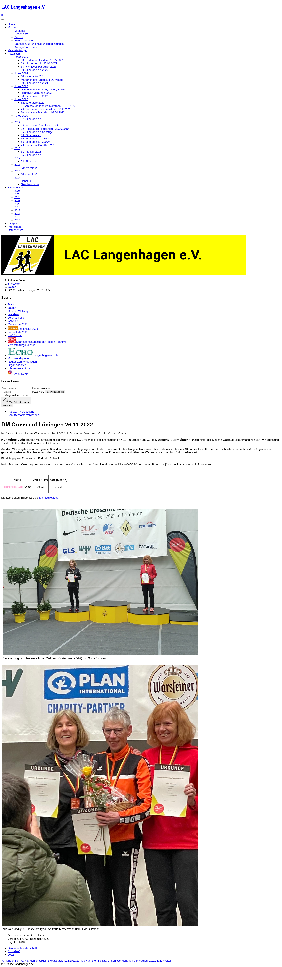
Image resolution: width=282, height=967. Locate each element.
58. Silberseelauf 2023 (34, 96)
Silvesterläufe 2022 (32, 102)
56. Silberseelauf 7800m (35, 138)
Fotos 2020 (21, 115)
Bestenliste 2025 (18, 332)
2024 (17, 197)
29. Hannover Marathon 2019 (38, 145)
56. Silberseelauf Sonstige (37, 132)
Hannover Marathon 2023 (36, 92)
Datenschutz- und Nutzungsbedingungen (39, 43)
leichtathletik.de (48, 497)
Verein (12, 27)
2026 (17, 190)
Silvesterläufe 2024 (32, 76)
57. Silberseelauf (31, 119)
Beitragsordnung (24, 40)
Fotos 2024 (21, 73)
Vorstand (19, 30)
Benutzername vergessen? (24, 415)
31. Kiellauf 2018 (31, 151)
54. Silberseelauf (31, 161)
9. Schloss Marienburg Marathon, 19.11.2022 (48, 105)
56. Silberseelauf (31, 135)
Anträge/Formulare (25, 47)
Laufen (12, 307)
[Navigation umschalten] (2, 19)
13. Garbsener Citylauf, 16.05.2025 (42, 60)
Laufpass (13, 223)
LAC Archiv (15, 335)
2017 (17, 158)
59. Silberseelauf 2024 (34, 83)
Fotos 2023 (21, 86)
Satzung (19, 37)
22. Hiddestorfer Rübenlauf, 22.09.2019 (45, 128)
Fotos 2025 (21, 56)
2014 (17, 177)
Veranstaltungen (17, 50)
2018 (17, 148)
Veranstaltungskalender (22, 345)
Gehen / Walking (18, 311)
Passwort (38, 391)
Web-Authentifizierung (18, 402)
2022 (11, 954)
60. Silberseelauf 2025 (34, 70)
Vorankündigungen (19, 358)
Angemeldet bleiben (17, 395)
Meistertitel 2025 (18, 324)
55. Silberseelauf (31, 154)
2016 (17, 164)
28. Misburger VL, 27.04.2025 (39, 63)
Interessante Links (19, 368)
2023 (17, 200)
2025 (17, 194)
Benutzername (41, 388)
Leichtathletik (16, 317)
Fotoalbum (14, 53)
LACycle (13, 320)
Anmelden (7, 405)
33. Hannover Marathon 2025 (38, 66)
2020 (17, 203)
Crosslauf (14, 951)
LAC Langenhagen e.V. (23, 7)
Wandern (13, 314)
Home (11, 24)
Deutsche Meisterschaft (22, 948)
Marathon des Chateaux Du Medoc (42, 79)
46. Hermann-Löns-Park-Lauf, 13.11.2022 (46, 109)
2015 (17, 171)
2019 (17, 122)
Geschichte (21, 34)
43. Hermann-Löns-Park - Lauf (39, 125)
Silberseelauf (29, 168)
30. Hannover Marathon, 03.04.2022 (42, 112)
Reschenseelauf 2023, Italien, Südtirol (44, 89)
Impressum (15, 226)
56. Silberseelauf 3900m (35, 141)
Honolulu (26, 181)
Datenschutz (15, 230)
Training (12, 304)
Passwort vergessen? (21, 411)
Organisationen (17, 365)
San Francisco (30, 184)
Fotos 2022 (21, 99)
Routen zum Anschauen (22, 361)
